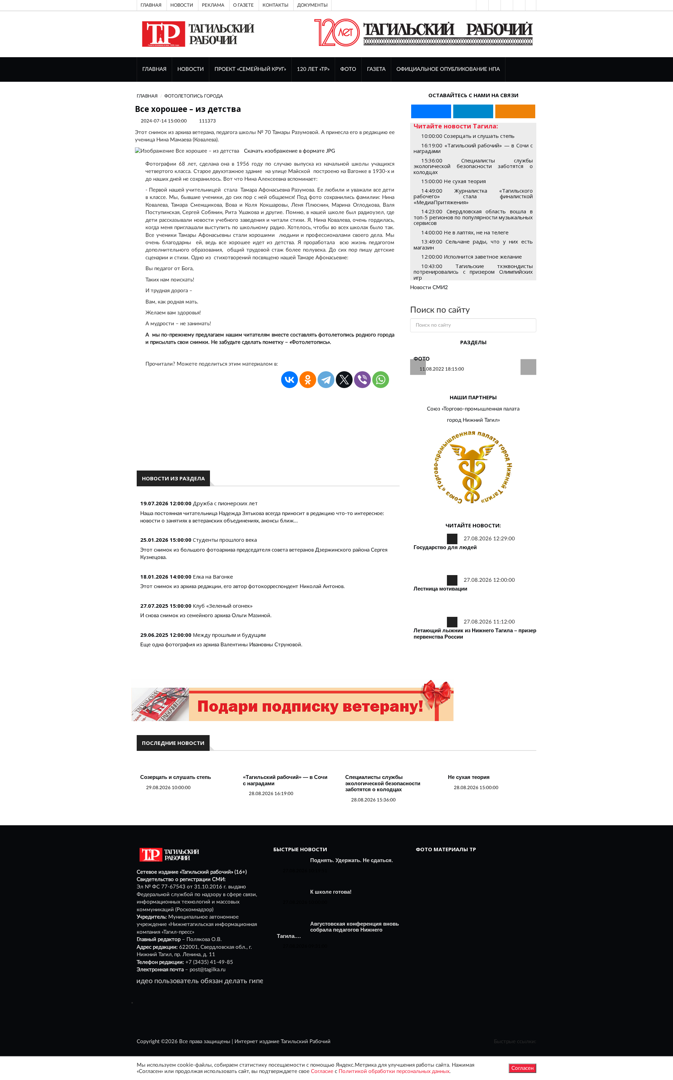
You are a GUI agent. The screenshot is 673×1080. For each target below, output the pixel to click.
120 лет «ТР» (313, 69)
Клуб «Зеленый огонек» (223, 605)
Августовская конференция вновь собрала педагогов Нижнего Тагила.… (338, 930)
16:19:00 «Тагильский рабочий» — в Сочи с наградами (473, 148)
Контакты (275, 5)
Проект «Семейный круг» (250, 69)
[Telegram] (518, 5)
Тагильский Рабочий (306, 1041)
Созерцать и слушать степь (175, 777)
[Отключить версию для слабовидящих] (494, 5)
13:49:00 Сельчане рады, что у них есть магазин (473, 244)
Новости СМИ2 (429, 287)
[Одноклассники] (530, 5)
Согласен (522, 1068)
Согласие (322, 1071)
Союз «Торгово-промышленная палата (473, 409)
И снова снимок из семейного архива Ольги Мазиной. (206, 615)
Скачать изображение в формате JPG (289, 151)
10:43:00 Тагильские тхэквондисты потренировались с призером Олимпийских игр (473, 271)
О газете (243, 5)
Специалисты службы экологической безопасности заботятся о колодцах (382, 783)
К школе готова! (331, 892)
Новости (181, 5)
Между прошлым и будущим (229, 634)
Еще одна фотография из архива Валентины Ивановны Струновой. (221, 644)
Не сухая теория (469, 777)
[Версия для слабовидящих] (481, 5)
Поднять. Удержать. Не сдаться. (351, 860)
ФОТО (348, 69)
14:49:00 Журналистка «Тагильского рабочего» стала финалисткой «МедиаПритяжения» (473, 196)
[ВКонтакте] (506, 5)
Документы (312, 5)
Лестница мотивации (440, 589)
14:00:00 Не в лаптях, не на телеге (465, 232)
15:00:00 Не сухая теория (453, 181)
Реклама (213, 5)
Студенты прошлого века (225, 539)
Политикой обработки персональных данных (394, 1071)
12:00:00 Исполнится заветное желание (471, 256)
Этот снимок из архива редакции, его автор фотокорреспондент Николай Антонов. (242, 586)
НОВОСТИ (190, 69)
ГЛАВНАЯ (154, 69)
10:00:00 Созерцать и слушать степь (468, 135)
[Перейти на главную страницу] (197, 33)
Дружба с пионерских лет (225, 503)
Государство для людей (445, 547)
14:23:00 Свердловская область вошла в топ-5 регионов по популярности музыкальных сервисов (473, 217)
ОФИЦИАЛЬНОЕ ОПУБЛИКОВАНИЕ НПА (448, 69)
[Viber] (362, 379)
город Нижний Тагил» (473, 420)
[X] (344, 379)
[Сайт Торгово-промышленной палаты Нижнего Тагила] (473, 467)
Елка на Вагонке (213, 576)
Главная (151, 5)
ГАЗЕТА (376, 69)
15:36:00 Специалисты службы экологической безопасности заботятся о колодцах (473, 166)
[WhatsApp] (380, 379)
